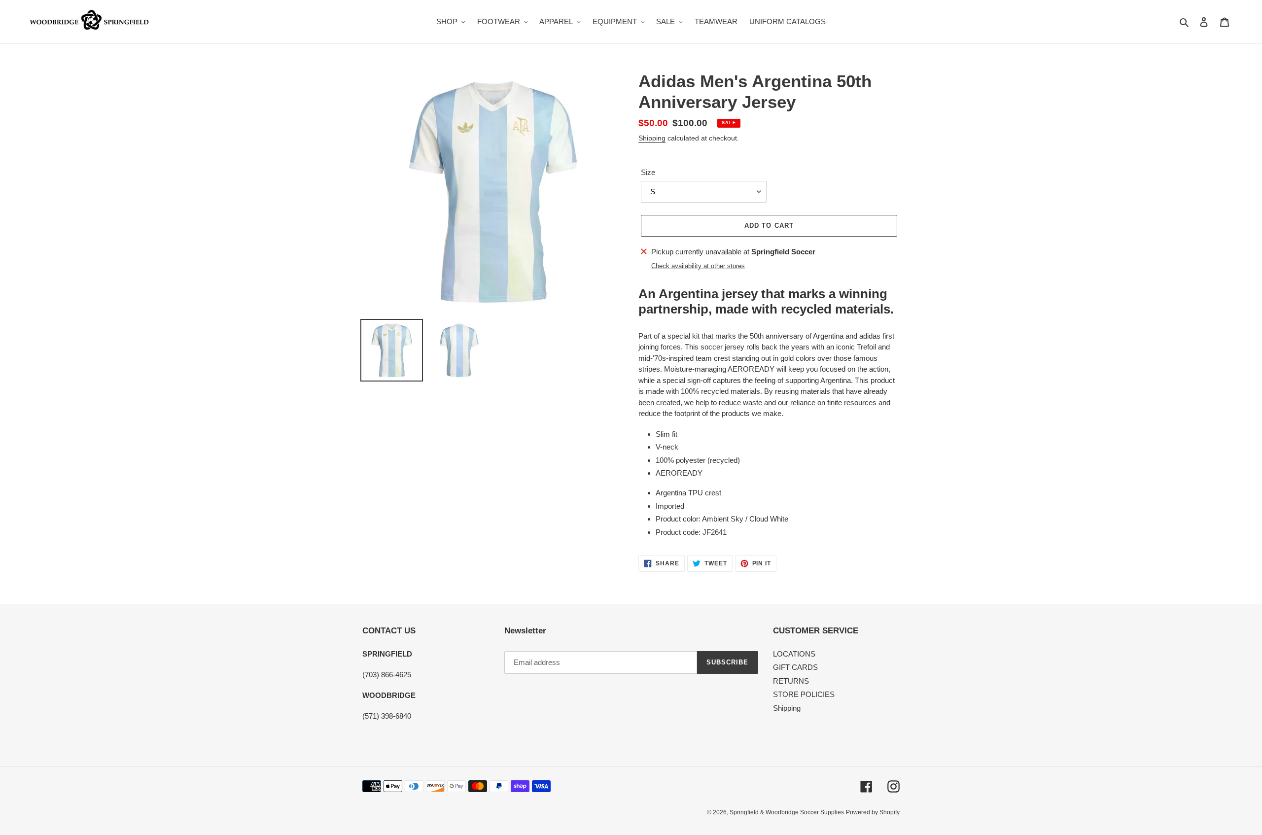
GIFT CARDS (795, 667)
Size (648, 172)
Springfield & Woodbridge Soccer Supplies (787, 812)
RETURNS (791, 681)
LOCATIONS (794, 654)
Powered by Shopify (873, 812)
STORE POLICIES (804, 694)
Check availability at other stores (698, 266)
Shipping (652, 138)
